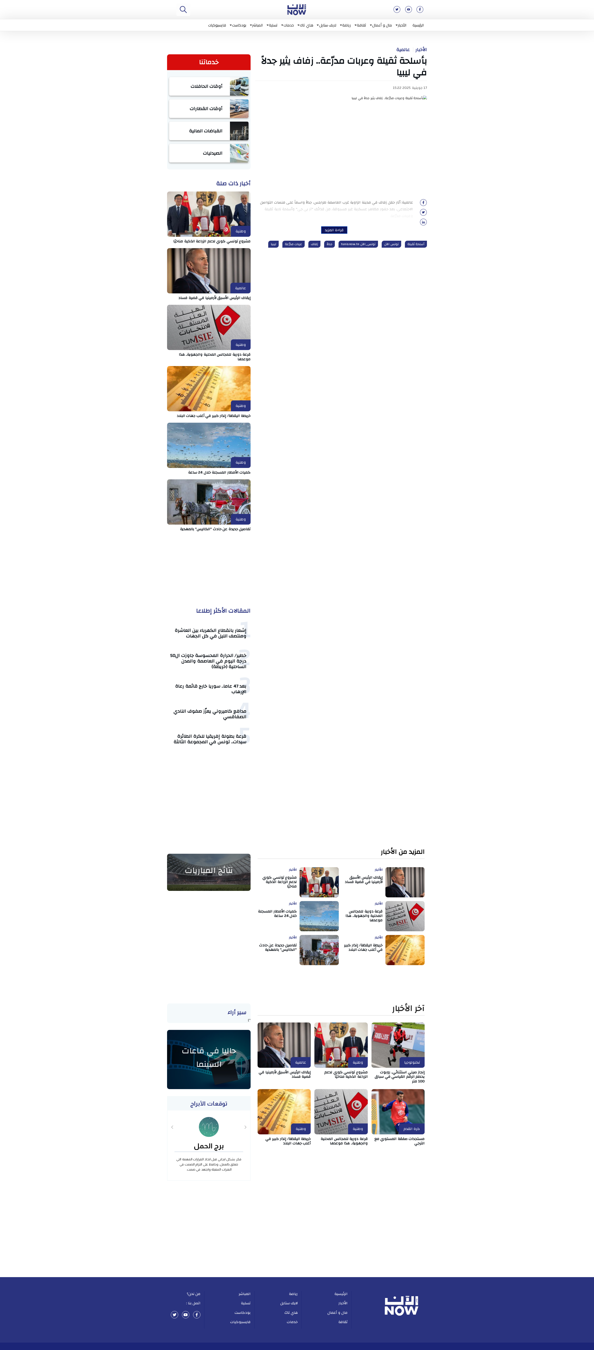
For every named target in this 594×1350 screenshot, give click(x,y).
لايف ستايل (327, 25)
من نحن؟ (194, 1293)
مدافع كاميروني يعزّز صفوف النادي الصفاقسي (210, 714)
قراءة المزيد (334, 230)
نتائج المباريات (209, 870)
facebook (196, 1314)
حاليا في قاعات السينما (209, 1057)
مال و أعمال (382, 25)
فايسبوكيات (217, 25)
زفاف (314, 244)
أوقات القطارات (206, 108)
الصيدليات (213, 153)
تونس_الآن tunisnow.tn (358, 244)
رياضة (346, 25)
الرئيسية (418, 25)
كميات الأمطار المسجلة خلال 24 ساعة (219, 472)
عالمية (403, 49)
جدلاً (329, 244)
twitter (174, 1314)
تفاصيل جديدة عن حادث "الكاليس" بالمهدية (215, 529)
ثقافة (361, 25)
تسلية (273, 25)
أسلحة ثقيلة (416, 244)
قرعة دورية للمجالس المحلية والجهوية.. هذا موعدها (215, 356)
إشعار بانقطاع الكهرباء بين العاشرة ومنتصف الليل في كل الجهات (210, 633)
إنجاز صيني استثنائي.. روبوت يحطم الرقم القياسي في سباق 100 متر (400, 1076)
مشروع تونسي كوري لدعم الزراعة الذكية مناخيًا (212, 241)
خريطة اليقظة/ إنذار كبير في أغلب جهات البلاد (214, 415)
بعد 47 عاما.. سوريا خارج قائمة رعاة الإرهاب (210, 689)
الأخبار (402, 25)
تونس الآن (391, 244)
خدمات (289, 25)
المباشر (257, 25)
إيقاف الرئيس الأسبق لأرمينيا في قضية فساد (214, 297)
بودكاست (239, 25)
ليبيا (273, 244)
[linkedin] (423, 223)
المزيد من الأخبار (403, 852)
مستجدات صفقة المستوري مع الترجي (399, 1141)
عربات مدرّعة (293, 244)
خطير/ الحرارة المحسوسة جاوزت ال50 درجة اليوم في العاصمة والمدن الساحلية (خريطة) (208, 661)
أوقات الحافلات (207, 86)
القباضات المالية (206, 131)
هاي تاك (306, 25)
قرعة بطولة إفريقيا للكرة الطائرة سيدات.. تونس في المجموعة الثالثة (210, 739)
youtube (185, 1314)
